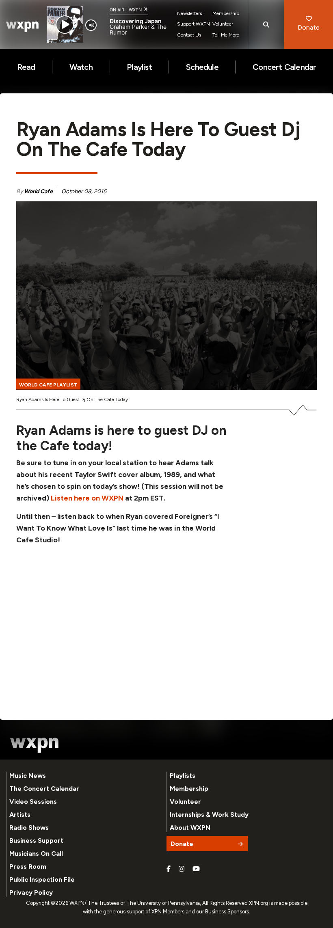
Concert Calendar (284, 67)
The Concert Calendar (44, 788)
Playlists (182, 775)
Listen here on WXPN (86, 498)
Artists (19, 814)
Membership (225, 13)
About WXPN (190, 827)
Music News (27, 775)
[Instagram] (181, 869)
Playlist (139, 67)
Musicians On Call (36, 853)
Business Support (36, 840)
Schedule (202, 67)
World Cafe (38, 191)
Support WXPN (193, 24)
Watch (81, 67)
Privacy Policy (31, 892)
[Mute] (91, 25)
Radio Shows (29, 827)
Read (26, 67)
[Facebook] (168, 869)
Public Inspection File (42, 879)
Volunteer (222, 24)
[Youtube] (196, 869)
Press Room (27, 866)
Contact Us (189, 35)
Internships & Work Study (209, 814)
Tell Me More (225, 35)
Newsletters (189, 13)
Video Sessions (33, 801)
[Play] (65, 24)
